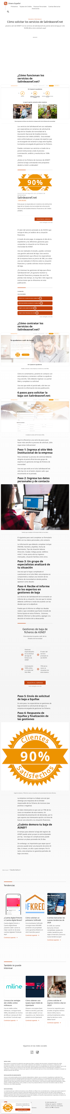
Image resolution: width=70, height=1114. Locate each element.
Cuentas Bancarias (54, 6)
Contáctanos (32, 1107)
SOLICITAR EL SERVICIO (43, 219)
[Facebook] (32, 1052)
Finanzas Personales (40, 6)
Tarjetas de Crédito (26, 6)
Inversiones (35, 9)
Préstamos (14, 6)
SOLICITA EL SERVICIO (35, 683)
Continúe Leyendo (10, 937)
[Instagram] (37, 1052)
